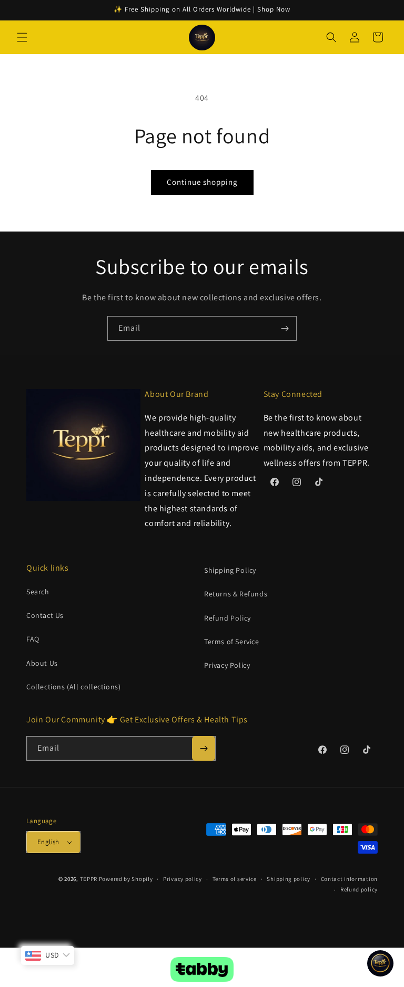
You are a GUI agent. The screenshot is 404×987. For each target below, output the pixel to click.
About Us (42, 663)
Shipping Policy (230, 570)
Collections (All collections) (73, 686)
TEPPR (89, 879)
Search (37, 591)
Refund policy (359, 889)
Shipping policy (288, 879)
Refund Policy (227, 618)
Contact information (349, 879)
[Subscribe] (284, 328)
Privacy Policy (227, 665)
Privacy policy (182, 879)
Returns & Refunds (235, 593)
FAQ (32, 639)
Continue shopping (202, 182)
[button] (22, 37)
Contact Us (45, 615)
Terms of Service (231, 641)
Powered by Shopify (126, 879)
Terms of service (235, 879)
